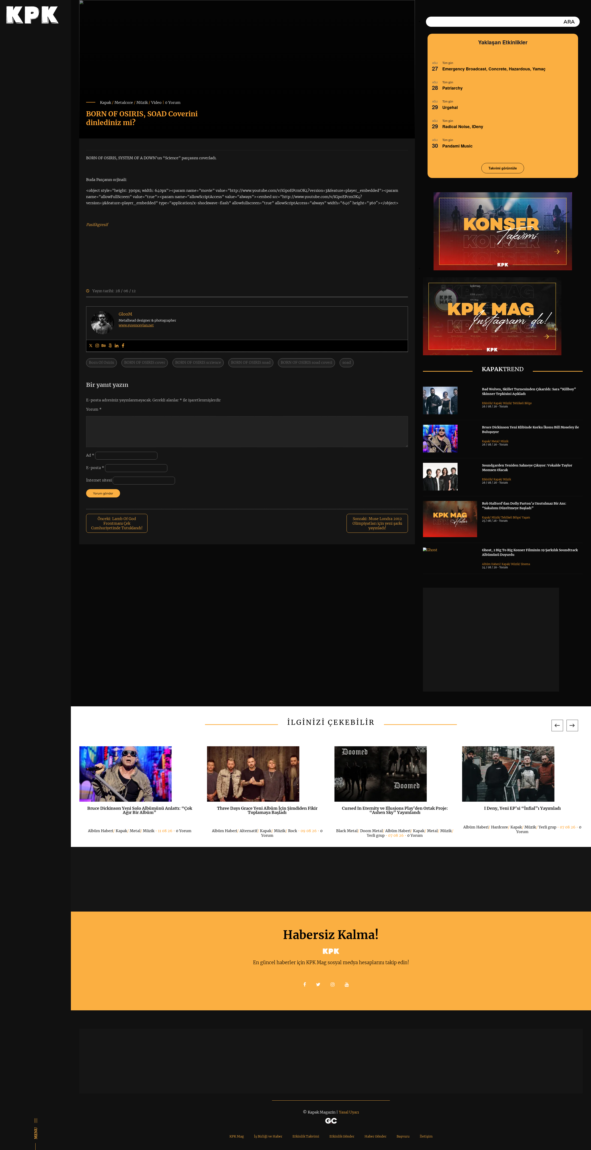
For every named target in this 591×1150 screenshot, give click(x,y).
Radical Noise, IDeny (462, 126)
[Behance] (104, 345)
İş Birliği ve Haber (268, 1136)
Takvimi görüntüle (502, 168)
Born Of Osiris (101, 362)
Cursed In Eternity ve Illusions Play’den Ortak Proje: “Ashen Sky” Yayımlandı (395, 810)
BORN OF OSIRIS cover (144, 362)
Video (156, 102)
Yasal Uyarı (349, 1112)
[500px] (110, 345)
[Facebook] (123, 345)
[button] (557, 725)
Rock (292, 830)
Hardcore (499, 827)
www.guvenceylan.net (136, 325)
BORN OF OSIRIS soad (251, 362)
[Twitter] (91, 345)
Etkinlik (487, 403)
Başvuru (403, 1136)
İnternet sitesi (99, 480)
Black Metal (347, 830)
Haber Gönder (375, 1136)
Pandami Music (457, 146)
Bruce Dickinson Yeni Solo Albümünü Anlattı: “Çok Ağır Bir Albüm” (139, 810)
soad (346, 362)
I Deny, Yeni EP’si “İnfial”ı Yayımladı (522, 808)
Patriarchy (452, 88)
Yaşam (526, 517)
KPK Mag (236, 1136)
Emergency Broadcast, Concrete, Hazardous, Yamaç (494, 69)
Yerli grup (376, 835)
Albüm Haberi (491, 564)
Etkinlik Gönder (341, 1136)
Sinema (525, 564)
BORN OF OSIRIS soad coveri (306, 362)
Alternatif (248, 830)
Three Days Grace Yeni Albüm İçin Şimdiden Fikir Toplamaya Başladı (267, 810)
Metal (495, 441)
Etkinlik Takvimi (305, 1136)
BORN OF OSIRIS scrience (198, 362)
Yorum (94, 409)
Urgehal (450, 107)
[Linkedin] (117, 345)
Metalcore (124, 102)
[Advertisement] (491, 640)
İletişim (426, 1136)
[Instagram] (97, 345)
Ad (90, 455)
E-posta (95, 467)
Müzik (142, 102)
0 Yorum (173, 102)
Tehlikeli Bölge (522, 403)
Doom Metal (371, 830)
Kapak (105, 102)
